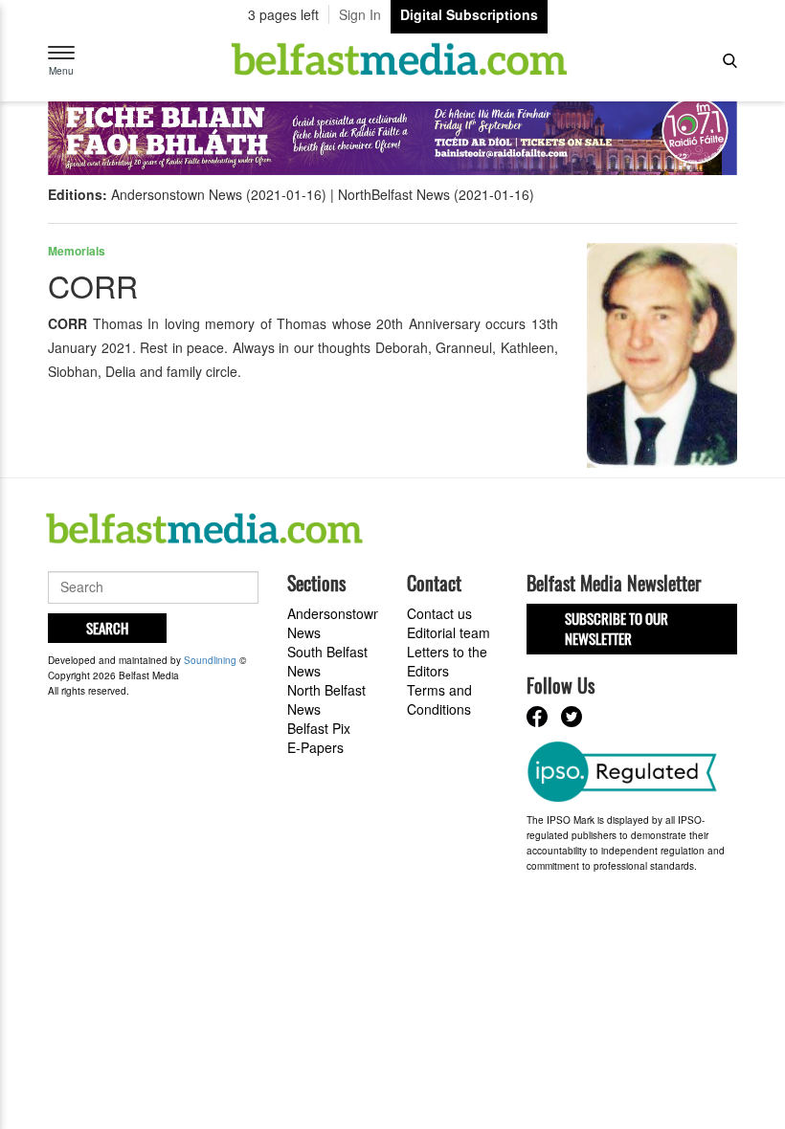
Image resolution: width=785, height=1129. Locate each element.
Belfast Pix (318, 728)
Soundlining (210, 660)
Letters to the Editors (447, 661)
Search (107, 627)
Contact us (439, 613)
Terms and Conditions (439, 699)
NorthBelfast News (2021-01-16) (436, 194)
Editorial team (448, 632)
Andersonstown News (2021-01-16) (218, 194)
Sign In (360, 14)
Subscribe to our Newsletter (616, 628)
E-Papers (315, 747)
